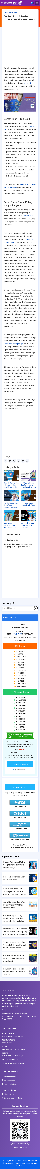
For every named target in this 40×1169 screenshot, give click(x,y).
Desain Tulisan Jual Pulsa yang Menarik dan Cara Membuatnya (14, 865)
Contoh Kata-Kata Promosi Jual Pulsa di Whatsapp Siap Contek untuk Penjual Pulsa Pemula (15, 932)
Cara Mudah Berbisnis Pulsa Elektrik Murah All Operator (10, 525)
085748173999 (21, 722)
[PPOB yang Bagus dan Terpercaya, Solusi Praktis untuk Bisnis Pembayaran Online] (28, 475)
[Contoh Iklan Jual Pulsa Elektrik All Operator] (28, 515)
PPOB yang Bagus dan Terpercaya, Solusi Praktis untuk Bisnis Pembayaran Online (28, 485)
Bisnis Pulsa (13, 12)
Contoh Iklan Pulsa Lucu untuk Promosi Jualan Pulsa (19, 18)
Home (6, 12)
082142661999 (21, 697)
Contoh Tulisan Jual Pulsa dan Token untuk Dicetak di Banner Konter (11, 485)
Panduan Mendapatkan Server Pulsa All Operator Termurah (14, 972)
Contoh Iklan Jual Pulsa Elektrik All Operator (27, 525)
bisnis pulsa (28, 83)
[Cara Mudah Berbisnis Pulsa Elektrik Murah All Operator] (11, 515)
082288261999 (21, 703)
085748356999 (21, 727)
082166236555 (21, 700)
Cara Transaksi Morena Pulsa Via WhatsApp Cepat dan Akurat (15, 958)
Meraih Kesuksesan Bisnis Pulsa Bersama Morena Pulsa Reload (11, 505)
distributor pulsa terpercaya (13, 344)
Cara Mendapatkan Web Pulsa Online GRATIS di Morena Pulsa (14, 905)
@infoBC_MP (9, 1094)
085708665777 (21, 716)
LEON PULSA (17, 634)
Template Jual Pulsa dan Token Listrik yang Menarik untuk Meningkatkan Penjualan (14, 945)
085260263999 (21, 711)
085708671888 (21, 719)
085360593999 (21, 714)
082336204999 (21, 708)
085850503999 (21, 730)
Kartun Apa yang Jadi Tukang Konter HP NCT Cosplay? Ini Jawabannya (14, 891)
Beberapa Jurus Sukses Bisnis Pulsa (28, 504)
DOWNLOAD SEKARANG (20, 1143)
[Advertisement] (20, 44)
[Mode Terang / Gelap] (32, 3)
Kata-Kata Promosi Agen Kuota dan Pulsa (14, 878)
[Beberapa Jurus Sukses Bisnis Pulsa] (28, 495)
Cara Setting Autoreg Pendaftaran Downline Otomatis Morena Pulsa (13, 918)
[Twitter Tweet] (5, 461)
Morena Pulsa (28, 216)
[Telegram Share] (14, 461)
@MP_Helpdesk (10, 1084)
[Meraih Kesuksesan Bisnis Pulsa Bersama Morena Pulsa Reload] (11, 495)
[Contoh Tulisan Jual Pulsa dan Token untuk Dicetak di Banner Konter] (11, 475)
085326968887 (10, 1076)
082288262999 (21, 706)
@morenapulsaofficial (13, 1098)
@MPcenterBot (21, 770)
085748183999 (21, 724)
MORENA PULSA (28, 1161)
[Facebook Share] (10, 461)
